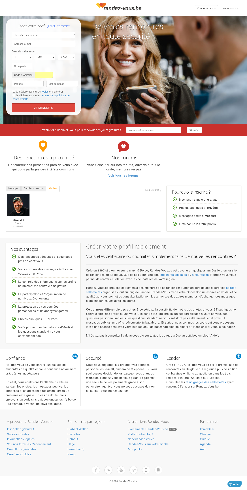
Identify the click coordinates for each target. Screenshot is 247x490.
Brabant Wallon (77, 429)
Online (53, 188)
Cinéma (205, 434)
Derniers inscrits (34, 188)
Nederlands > (230, 8)
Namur (71, 454)
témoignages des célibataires (206, 382)
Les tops (13, 188)
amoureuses (200, 275)
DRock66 (18, 220)
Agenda (205, 444)
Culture (205, 439)
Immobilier (207, 429)
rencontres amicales (173, 275)
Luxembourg (75, 449)
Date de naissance (23, 51)
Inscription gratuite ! (20, 429)
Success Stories (18, 434)
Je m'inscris (43, 108)
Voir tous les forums (123, 175)
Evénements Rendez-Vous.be (148, 429)
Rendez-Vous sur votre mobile (148, 444)
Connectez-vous (206, 8)
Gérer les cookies (19, 454)
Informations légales (21, 439)
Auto (203, 449)
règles (44, 91)
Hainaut (72, 439)
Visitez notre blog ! (140, 434)
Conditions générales (21, 449)
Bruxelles (73, 434)
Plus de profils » (152, 190)
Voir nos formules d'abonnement (29, 444)
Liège (71, 444)
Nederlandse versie (141, 439)
